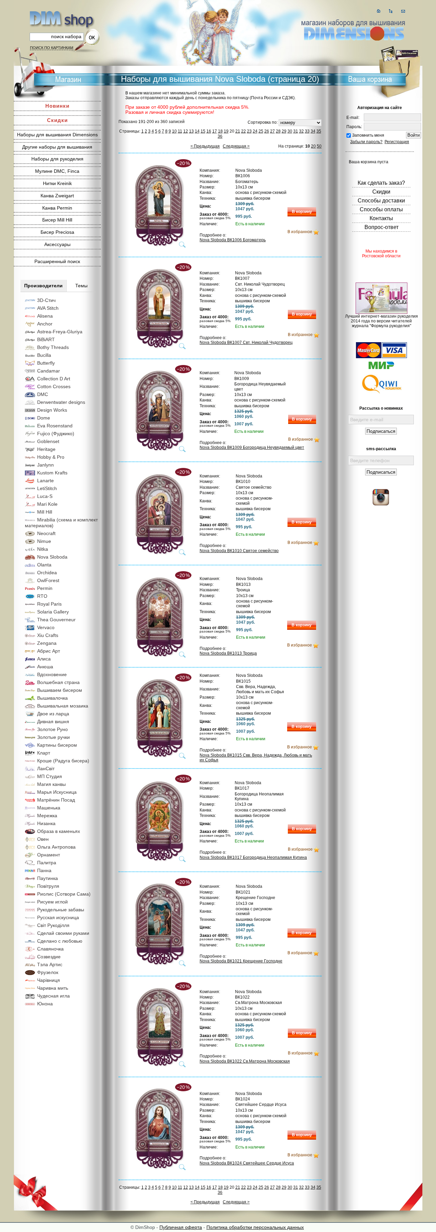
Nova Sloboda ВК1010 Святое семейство (239, 550)
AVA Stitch (48, 308)
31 (295, 131)
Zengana (47, 643)
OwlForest (48, 580)
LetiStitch (47, 488)
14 (197, 131)
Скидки (57, 120)
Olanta (44, 564)
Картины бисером (57, 745)
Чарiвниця (48, 980)
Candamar (48, 371)
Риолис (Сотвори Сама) (64, 894)
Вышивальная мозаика (62, 706)
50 (319, 146)
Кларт (43, 753)
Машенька (48, 807)
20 (313, 146)
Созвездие (49, 956)
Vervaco (45, 627)
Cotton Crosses (54, 386)
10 (174, 131)
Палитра (46, 862)
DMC (42, 394)
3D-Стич (46, 300)
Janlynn (45, 465)
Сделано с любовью (59, 941)
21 (237, 131)
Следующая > (236, 146)
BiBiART (46, 339)
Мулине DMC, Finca (57, 171)
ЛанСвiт (45, 768)
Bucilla (44, 355)
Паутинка (47, 878)
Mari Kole (47, 504)
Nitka (42, 549)
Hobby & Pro (50, 457)
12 (185, 131)
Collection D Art (53, 378)
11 (180, 131)
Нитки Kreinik (57, 183)
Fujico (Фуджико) (55, 433)
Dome (43, 418)
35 (318, 131)
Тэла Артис (49, 964)
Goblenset (48, 441)
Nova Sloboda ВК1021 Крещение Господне (241, 961)
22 (243, 131)
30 (289, 131)
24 (255, 131)
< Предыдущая (205, 146)
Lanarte (45, 480)
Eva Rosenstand (55, 425)
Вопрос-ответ (381, 227)
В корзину (302, 211)
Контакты (381, 218)
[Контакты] (403, 11)
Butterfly (46, 363)
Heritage (46, 449)
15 (203, 131)
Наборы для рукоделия (57, 159)
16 (208, 131)
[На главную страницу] (378, 11)
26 (266, 131)
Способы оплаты (381, 209)
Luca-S (44, 496)
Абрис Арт (48, 651)
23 (249, 131)
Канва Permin (57, 208)
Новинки (57, 106)
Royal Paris (49, 604)
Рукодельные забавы (60, 909)
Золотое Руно (52, 729)
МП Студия (49, 776)
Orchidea (47, 572)
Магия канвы (51, 784)
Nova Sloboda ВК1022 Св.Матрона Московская (245, 1061)
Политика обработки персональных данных (255, 1227)
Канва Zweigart (57, 195)
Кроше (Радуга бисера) (63, 760)
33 (307, 131)
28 (278, 131)
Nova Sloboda (52, 557)
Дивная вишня (53, 721)
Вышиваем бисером (59, 690)
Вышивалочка (52, 698)
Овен (43, 839)
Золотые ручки (53, 737)
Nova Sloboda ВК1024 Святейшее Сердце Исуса (247, 1163)
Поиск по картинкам (51, 48)
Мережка (47, 815)
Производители (43, 285)
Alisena (45, 316)
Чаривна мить (52, 988)
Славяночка (50, 949)
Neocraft (46, 533)
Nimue (44, 541)
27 (272, 131)
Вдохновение (52, 674)
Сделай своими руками (63, 933)
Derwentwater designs (61, 402)
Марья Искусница (57, 792)
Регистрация (397, 141)
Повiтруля (48, 886)
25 (261, 131)
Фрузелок (47, 972)
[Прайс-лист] (391, 11)
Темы (81, 285)
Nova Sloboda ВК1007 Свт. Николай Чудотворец (246, 342)
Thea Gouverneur (56, 619)
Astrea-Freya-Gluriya (59, 331)
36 (220, 136)
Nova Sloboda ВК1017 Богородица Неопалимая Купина (253, 857)
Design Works (52, 410)
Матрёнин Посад (56, 800)
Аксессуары (57, 244)
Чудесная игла (53, 996)
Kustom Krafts (52, 472)
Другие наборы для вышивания (57, 147)
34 (313, 131)
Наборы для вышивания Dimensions (57, 134)
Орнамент (48, 854)
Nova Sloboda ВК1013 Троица (228, 653)
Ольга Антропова (56, 847)
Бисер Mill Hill (57, 220)
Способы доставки (381, 200)
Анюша (45, 666)
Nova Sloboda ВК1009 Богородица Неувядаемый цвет (252, 447)
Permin (44, 588)
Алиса (44, 658)
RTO (42, 596)
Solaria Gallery (53, 611)
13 (191, 131)
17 (214, 131)
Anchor (44, 323)
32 (301, 131)
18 (220, 131)
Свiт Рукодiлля (53, 925)
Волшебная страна (58, 682)
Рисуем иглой (52, 901)
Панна (44, 870)
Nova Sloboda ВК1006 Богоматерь (233, 240)
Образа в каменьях (58, 831)
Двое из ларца (53, 713)
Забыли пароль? (366, 141)
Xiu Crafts (47, 635)
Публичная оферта (180, 1227)
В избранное (299, 232)
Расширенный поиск (57, 261)
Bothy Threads (53, 347)
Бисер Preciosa (57, 232)
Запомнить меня (368, 135)
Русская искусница (58, 917)
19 (226, 131)
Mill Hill (44, 512)
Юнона (45, 1003)
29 (284, 131)
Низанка (46, 823)
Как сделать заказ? (381, 183)
